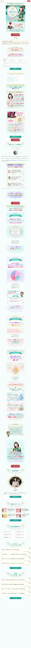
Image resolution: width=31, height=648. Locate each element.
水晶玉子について (15, 496)
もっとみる (15, 520)
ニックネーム (5, 63)
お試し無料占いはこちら (15, 136)
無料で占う (15, 68)
